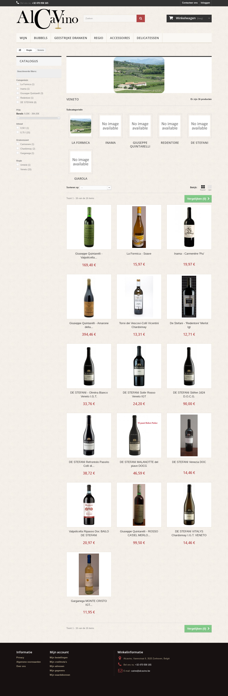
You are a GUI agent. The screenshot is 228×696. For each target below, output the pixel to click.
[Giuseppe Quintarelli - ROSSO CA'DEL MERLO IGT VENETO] (139, 505)
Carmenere (27, 144)
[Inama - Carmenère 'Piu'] (189, 227)
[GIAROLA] (81, 162)
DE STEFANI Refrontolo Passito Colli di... (89, 463)
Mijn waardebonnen (60, 675)
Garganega (27, 153)
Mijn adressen (57, 666)
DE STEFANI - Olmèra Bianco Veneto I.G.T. (89, 394)
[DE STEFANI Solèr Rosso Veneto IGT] (139, 366)
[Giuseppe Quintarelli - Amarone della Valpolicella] (89, 296)
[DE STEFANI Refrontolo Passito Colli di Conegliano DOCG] (89, 435)
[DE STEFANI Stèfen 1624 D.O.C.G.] (189, 366)
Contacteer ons (190, 3)
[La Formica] (81, 126)
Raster (203, 190)
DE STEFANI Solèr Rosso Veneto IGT (139, 394)
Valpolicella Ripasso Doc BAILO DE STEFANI (89, 533)
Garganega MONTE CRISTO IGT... (89, 602)
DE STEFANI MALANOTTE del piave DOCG (139, 463)
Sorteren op (72, 187)
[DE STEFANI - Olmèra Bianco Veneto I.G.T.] (89, 366)
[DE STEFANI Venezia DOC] (189, 435)
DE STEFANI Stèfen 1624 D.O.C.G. (189, 394)
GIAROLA (80, 179)
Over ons (21, 666)
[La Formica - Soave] (139, 227)
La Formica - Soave (139, 253)
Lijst (209, 190)
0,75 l (25, 132)
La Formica (27, 84)
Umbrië (25, 165)
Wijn (23, 38)
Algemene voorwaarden (28, 662)
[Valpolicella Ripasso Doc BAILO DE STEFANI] (89, 505)
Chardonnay (27, 148)
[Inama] (110, 126)
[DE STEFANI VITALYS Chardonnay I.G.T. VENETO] (189, 505)
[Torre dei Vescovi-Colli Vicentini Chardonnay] (139, 296)
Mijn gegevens (57, 670)
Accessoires (120, 38)
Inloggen (205, 3)
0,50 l (24, 128)
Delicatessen (148, 38)
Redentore (26, 98)
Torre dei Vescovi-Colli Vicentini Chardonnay (139, 325)
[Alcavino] (47, 19)
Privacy (20, 657)
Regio (98, 38)
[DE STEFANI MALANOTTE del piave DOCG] (139, 435)
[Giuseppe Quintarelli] (140, 126)
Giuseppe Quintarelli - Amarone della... (88, 325)
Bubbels (40, 38)
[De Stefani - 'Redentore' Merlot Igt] (189, 296)
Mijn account (59, 652)
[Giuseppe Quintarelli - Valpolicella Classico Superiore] (89, 227)
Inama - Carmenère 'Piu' (189, 253)
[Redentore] (170, 126)
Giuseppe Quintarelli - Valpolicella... (88, 255)
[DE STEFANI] (199, 126)
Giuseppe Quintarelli (31, 93)
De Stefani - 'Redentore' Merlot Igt (189, 325)
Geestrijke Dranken (70, 38)
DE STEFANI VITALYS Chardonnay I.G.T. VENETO (189, 533)
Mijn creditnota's (58, 662)
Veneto (25, 169)
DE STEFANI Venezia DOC (189, 462)
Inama (25, 89)
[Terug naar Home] (20, 50)
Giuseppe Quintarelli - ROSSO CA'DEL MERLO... (139, 533)
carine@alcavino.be (140, 671)
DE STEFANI (28, 102)
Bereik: (20, 113)
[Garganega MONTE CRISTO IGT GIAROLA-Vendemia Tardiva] (89, 574)
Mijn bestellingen (59, 657)
